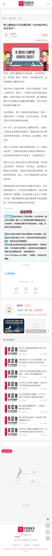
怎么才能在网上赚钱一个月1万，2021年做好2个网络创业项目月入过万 (33, 397)
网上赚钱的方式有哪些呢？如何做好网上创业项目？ (25, 26)
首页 (5, 18)
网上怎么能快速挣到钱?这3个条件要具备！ (32, 349)
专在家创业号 (23, 549)
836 (21, 310)
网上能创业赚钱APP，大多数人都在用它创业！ (32, 407)
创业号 (13, 33)
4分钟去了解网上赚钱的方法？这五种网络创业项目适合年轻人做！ (33, 431)
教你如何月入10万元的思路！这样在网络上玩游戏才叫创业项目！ (32, 362)
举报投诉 (36, 545)
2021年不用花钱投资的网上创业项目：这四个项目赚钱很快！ (32, 372)
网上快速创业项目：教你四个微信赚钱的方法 (32, 418)
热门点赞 (7, 451)
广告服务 (26, 545)
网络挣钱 (12, 18)
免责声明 (16, 545)
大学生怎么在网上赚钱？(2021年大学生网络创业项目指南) (33, 384)
